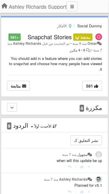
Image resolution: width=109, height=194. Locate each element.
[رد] (70, 166)
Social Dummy (89, 26)
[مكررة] (12, 107)
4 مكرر (75, 50)
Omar (92, 43)
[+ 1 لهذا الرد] (82, 166)
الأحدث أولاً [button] (43, 126)
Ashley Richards (27, 43)
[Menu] (72, 6)
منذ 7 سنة (69, 154)
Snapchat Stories (50, 37)
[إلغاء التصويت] (88, 166)
